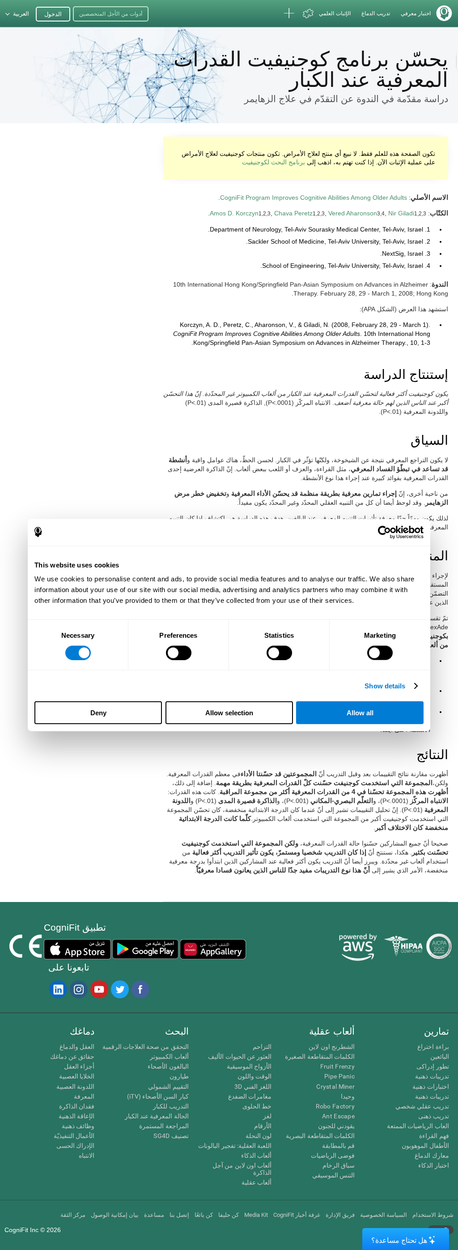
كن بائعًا (204, 1214)
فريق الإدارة (340, 1214)
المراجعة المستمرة (163, 1126)
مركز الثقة (72, 1214)
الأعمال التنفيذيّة (74, 1135)
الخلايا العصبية (76, 1076)
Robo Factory (335, 1106)
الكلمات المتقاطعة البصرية (320, 1135)
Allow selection (229, 713)
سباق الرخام (338, 1165)
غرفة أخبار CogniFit (296, 1214)
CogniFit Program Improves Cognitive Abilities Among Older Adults (313, 197)
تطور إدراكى (432, 1066)
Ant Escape (338, 1116)
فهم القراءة (434, 1135)
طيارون (179, 1076)
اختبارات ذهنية (430, 1086)
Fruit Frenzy (337, 1066)
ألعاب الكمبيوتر (169, 1056)
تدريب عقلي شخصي (422, 1106)
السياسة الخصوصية (383, 1214)
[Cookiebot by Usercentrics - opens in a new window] (384, 532)
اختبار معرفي (416, 13)
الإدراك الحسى (75, 1145)
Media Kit (256, 1214)
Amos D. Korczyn (234, 213)
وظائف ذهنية (78, 1126)
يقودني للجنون (336, 1126)
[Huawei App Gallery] (213, 949)
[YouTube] (98, 989)
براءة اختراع (433, 1046)
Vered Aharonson (352, 213)
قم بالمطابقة (338, 1145)
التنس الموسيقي (333, 1175)
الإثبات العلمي (335, 13)
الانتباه (86, 1155)
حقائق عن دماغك (72, 1056)
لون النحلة (258, 1135)
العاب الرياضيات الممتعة (418, 1126)
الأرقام (262, 1126)
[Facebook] (140, 989)
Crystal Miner (335, 1086)
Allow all (360, 713)
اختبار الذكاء (433, 1165)
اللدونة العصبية (75, 1086)
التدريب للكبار (170, 1106)
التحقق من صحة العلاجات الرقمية (145, 1046)
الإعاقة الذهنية (76, 1116)
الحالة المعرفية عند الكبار (157, 1116)
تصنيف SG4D (170, 1135)
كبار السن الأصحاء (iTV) (158, 1096)
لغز (267, 1116)
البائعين (439, 1056)
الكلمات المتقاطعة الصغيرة (320, 1056)
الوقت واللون (254, 1076)
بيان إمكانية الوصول (115, 1214)
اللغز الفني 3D (252, 1086)
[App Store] (77, 949)
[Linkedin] (57, 989)
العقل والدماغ (76, 1046)
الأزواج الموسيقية (249, 1066)
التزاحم (262, 1046)
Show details (385, 685)
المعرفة (84, 1096)
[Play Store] (145, 949)
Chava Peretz (293, 213)
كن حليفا (228, 1214)
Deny (98, 713)
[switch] (178, 652)
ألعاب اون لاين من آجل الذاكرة (241, 1169)
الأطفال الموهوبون (425, 1145)
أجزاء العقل (79, 1066)
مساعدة (154, 1214)
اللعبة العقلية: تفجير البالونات (234, 1145)
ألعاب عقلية (256, 1182)
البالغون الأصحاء (168, 1066)
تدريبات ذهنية (432, 1076)
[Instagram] (78, 989)
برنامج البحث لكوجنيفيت (273, 162)
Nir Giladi (401, 213)
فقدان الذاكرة (76, 1106)
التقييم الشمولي (168, 1086)
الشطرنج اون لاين (332, 1046)
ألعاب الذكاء (256, 1155)
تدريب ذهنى (433, 1116)
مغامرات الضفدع (249, 1096)
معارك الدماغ (432, 1155)
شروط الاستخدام (433, 1214)
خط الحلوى (256, 1106)
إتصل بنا (179, 1214)
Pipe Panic (339, 1076)
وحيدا (348, 1096)
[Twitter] (119, 989)
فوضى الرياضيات (333, 1155)
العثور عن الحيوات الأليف (239, 1056)
